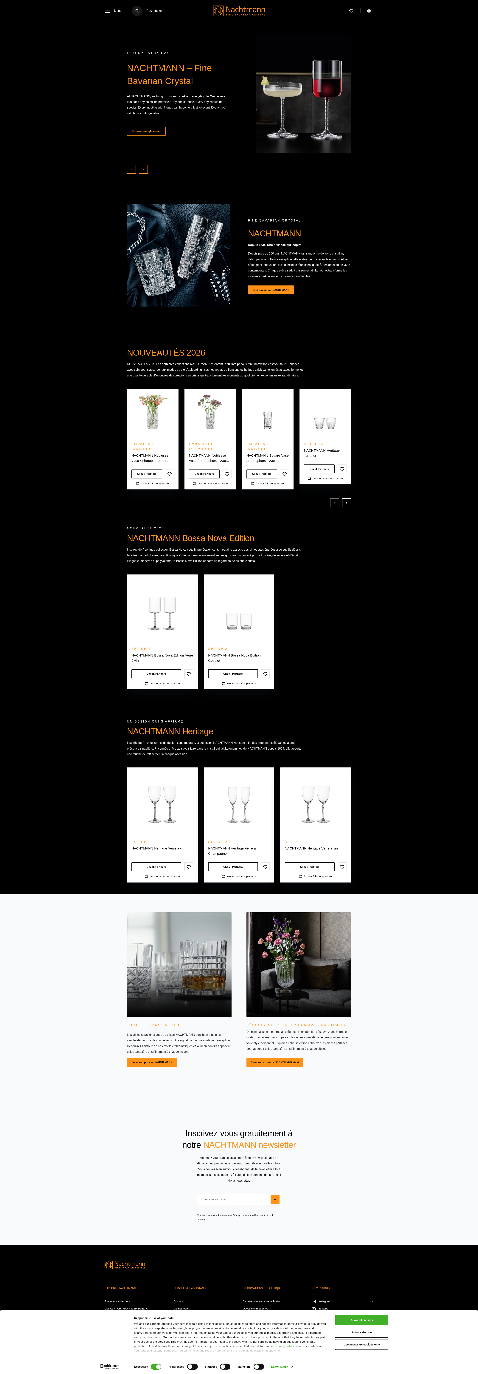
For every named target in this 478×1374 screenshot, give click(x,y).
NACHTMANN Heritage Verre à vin (157, 848)
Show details (279, 1366)
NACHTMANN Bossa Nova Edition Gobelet (234, 658)
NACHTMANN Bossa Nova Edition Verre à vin (162, 658)
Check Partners (146, 473)
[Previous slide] (131, 169)
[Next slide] (143, 169)
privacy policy (284, 1346)
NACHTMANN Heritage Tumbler (322, 453)
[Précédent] (334, 502)
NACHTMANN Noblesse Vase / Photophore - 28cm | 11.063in (152, 459)
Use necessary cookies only (362, 1344)
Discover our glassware (146, 131)
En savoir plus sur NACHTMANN (151, 1062)
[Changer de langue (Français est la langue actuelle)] (368, 10)
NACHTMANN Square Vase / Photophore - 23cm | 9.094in (267, 459)
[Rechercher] (137, 11)
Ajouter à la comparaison (155, 483)
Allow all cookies (362, 1320)
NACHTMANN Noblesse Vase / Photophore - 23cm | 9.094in (209, 459)
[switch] (192, 1367)
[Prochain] (346, 502)
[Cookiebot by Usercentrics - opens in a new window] (109, 1367)
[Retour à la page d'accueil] (239, 11)
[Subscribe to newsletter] (275, 1199)
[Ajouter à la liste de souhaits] (169, 473)
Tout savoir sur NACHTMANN (270, 289)
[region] (239, 448)
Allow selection (362, 1332)
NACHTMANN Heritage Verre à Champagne (379, 453)
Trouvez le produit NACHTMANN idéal (275, 1062)
